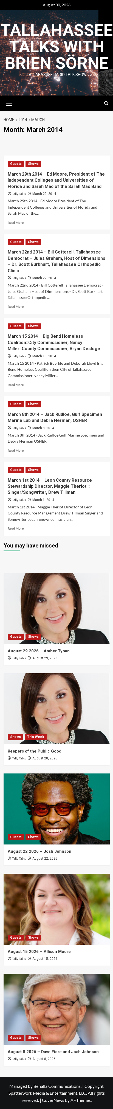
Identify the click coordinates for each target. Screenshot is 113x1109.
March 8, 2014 (43, 428)
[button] (9, 102)
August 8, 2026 (43, 1059)
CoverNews (53, 1100)
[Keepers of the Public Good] (57, 708)
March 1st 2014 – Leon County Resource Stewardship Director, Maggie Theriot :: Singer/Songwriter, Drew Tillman (50, 486)
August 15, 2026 (44, 959)
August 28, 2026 (44, 758)
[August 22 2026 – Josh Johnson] (57, 808)
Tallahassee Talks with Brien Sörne (57, 46)
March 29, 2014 (44, 194)
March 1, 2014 (43, 500)
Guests (16, 164)
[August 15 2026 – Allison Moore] (57, 909)
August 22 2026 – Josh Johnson (39, 851)
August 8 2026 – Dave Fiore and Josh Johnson (53, 1051)
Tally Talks (19, 194)
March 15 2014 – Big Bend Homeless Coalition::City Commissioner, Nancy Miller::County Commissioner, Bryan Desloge (54, 342)
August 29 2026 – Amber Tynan (39, 650)
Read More (16, 222)
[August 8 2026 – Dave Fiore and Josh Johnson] (57, 1009)
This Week (35, 737)
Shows (33, 164)
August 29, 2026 (44, 658)
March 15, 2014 (44, 356)
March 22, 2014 (44, 278)
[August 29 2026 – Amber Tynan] (57, 608)
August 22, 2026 (44, 858)
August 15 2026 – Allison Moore (39, 951)
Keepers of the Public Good (34, 751)
